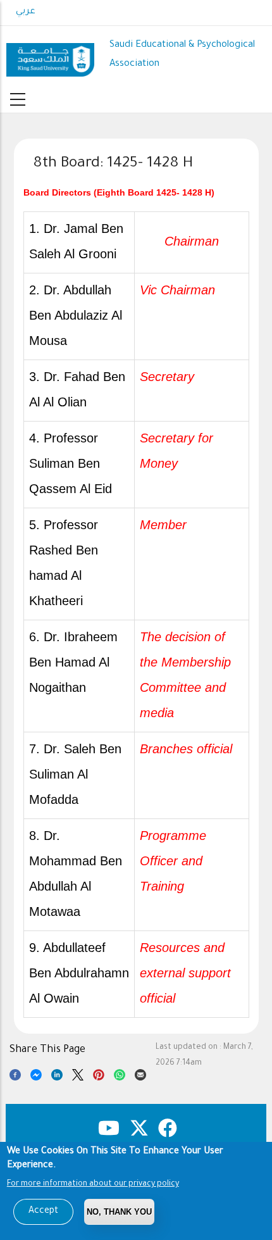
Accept (43, 1211)
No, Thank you (119, 1212)
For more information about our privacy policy (93, 1184)
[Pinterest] (98, 1076)
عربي (25, 12)
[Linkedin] (57, 1076)
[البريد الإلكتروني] (140, 1076)
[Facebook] (15, 1076)
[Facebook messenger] (36, 1076)
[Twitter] (77, 1076)
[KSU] (50, 55)
